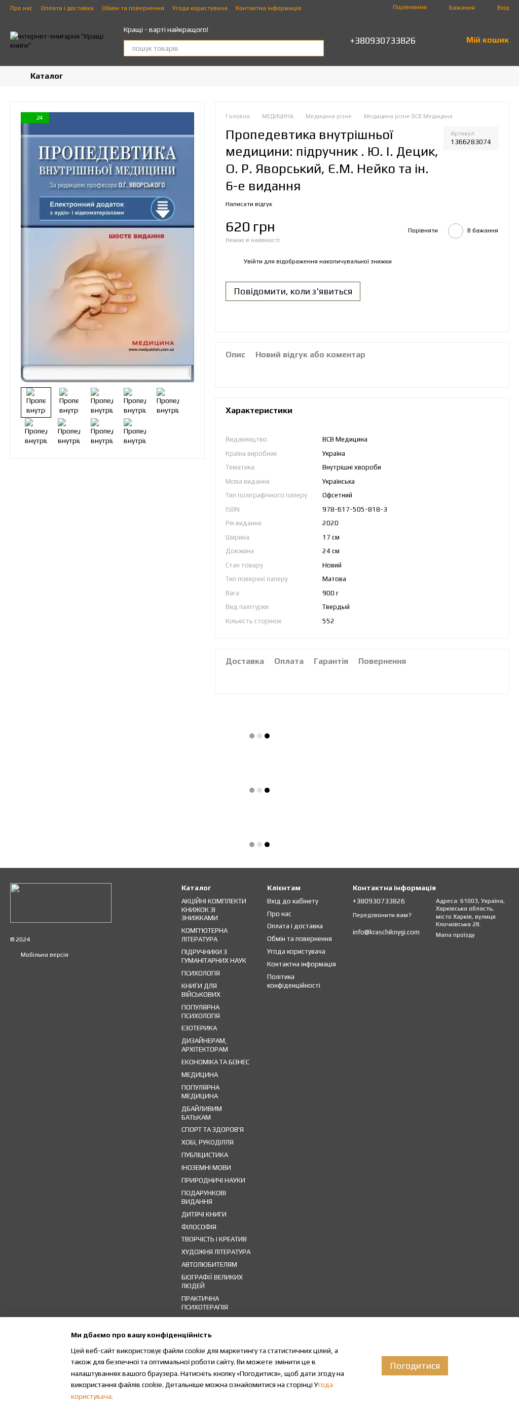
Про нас (21, 8)
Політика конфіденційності (293, 981)
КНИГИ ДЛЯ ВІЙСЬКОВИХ (200, 990)
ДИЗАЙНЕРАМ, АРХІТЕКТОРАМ (204, 1045)
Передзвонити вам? (382, 915)
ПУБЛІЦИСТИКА (204, 1155)
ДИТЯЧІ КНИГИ (204, 1214)
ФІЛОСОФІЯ (198, 1227)
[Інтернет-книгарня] (61, 901)
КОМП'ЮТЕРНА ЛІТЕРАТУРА (204, 935)
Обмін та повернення (133, 8)
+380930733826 (383, 40)
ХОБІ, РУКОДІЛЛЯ (207, 1142)
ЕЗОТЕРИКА (199, 1028)
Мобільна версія (43, 954)
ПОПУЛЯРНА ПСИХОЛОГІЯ (200, 1011)
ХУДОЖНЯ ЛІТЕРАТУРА (215, 1252)
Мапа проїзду (455, 934)
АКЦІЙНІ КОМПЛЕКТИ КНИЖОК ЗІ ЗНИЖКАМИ (213, 909)
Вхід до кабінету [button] (292, 901)
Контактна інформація (268, 8)
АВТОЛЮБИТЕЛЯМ (209, 1264)
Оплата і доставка (67, 8)
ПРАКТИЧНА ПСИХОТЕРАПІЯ (204, 1303)
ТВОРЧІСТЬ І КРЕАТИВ (214, 1239)
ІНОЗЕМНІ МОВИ (206, 1167)
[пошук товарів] (316, 48)
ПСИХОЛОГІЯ (200, 973)
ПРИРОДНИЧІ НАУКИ (213, 1180)
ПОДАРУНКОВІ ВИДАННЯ (203, 1197)
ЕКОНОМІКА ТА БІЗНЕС (215, 1062)
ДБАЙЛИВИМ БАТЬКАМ (201, 1113)
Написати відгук (249, 204)
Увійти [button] (253, 261)
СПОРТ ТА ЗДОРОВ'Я (212, 1129)
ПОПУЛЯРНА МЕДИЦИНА (200, 1092)
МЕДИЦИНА (199, 1075)
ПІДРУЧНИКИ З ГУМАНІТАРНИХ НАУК (213, 956)
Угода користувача (200, 8)
